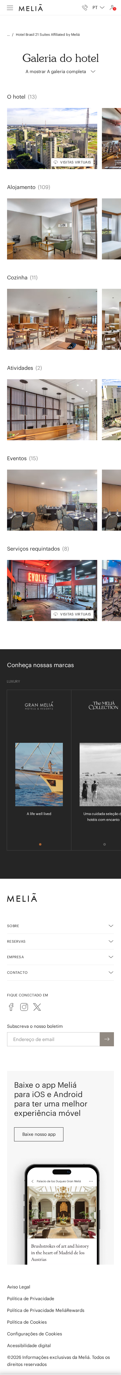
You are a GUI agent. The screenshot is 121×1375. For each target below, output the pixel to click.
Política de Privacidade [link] (30, 1298)
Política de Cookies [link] (27, 1322)
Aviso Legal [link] (18, 1287)
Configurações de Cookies (34, 1334)
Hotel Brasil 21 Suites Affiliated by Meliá (48, 34)
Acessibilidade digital (29, 1345)
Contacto (17, 972)
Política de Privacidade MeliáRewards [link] (45, 1310)
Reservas (16, 941)
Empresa (15, 957)
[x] (37, 1007)
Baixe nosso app (39, 1134)
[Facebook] (11, 1007)
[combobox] (98, 8)
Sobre (13, 926)
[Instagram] (24, 1007)
